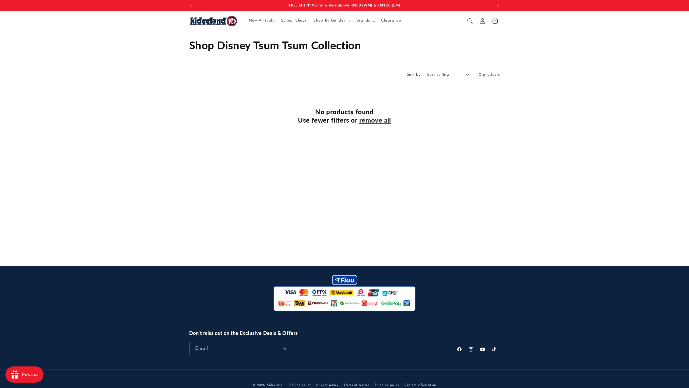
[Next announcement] (498, 5)
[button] (331, 21)
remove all (375, 120)
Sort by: (414, 75)
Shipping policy (387, 385)
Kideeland (275, 385)
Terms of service (357, 385)
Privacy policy (327, 385)
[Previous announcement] (191, 5)
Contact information (420, 385)
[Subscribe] (284, 348)
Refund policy (300, 385)
